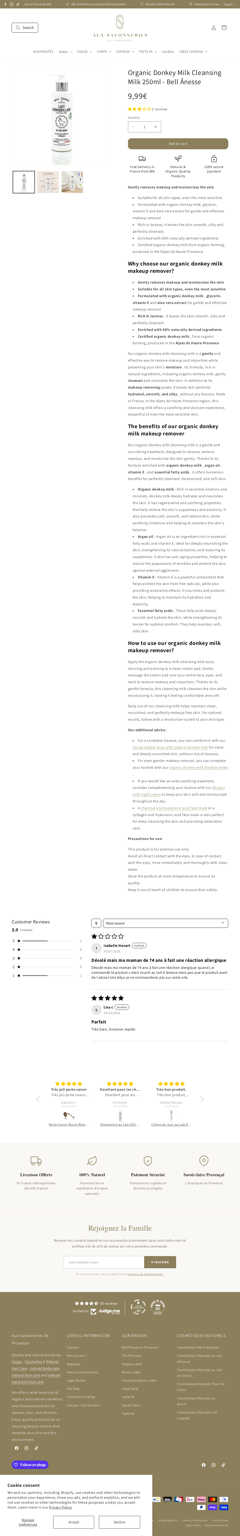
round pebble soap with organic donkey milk (170, 747)
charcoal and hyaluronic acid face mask (174, 807)
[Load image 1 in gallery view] (24, 182)
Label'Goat (130, 1388)
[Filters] (96, 923)
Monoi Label (131, 1372)
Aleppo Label (132, 1364)
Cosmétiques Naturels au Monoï (196, 1401)
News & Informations (82, 1372)
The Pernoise (132, 1355)
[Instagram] (11, 4)
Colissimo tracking (81, 1397)
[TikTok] (18, 4)
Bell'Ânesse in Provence (140, 1347)
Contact (73, 1347)
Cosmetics (33, 1361)
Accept (73, 1522)
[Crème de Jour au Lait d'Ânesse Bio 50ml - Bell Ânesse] (171, 1115)
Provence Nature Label (139, 1380)
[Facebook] (5, 4)
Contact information (194, 1520)
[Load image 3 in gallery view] (72, 182)
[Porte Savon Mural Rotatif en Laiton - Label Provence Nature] (69, 1115)
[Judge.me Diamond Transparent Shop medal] (138, 1307)
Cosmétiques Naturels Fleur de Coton (200, 1387)
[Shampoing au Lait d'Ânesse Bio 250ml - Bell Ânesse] (120, 1115)
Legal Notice (76, 1380)
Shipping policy (168, 1520)
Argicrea (128, 1413)
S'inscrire (160, 1262)
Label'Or (128, 1397)
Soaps (17, 1361)
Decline (119, 1522)
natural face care (26, 1375)
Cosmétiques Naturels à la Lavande (197, 1415)
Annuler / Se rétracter (83, 1405)
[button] (25, 28)
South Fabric (131, 1405)
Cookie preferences (216, 1525)
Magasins (74, 1364)
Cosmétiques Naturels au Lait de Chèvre (199, 1373)
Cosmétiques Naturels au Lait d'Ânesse (199, 1358)
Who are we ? (77, 1355)
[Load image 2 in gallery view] (48, 182)
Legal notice (192, 1525)
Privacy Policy (60, 1507)
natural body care (44, 1368)
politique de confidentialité (145, 1274)
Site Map (73, 1388)
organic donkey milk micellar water (198, 767)
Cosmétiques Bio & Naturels (198, 1347)
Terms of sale (220, 1520)
